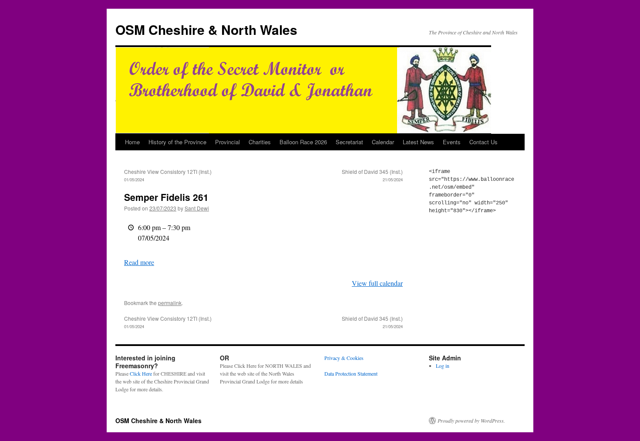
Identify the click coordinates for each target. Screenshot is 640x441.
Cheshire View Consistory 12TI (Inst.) (168, 175)
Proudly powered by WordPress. (471, 420)
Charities (260, 142)
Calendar (383, 142)
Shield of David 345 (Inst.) (372, 175)
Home (132, 142)
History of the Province (177, 142)
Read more (139, 262)
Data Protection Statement (350, 373)
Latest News (418, 142)
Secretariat (349, 142)
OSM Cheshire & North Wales (206, 29)
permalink (170, 302)
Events (452, 142)
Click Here (141, 373)
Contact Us (483, 142)
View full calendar (377, 283)
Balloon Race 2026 (303, 142)
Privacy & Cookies (344, 357)
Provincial (227, 142)
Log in (442, 365)
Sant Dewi (197, 208)
